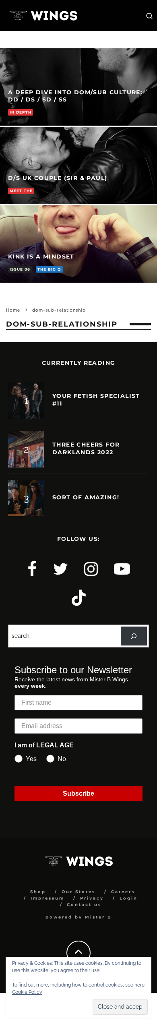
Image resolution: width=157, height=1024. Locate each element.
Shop (38, 891)
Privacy (92, 898)
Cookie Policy (27, 992)
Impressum (47, 898)
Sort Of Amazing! (85, 497)
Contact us (84, 904)
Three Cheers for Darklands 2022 (86, 448)
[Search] (134, 636)
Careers (123, 891)
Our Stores (78, 891)
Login (129, 898)
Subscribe (78, 793)
